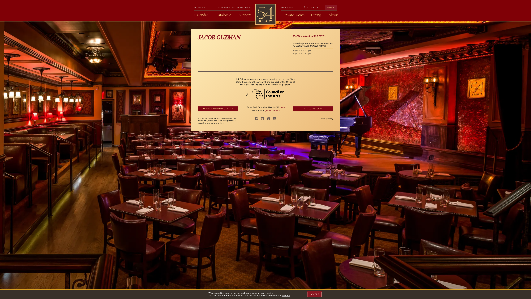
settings (286, 295)
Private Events (293, 14)
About (333, 14)
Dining (316, 14)
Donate (330, 7)
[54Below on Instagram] (268, 119)
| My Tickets (311, 7)
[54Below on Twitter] (262, 119)
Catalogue (223, 14)
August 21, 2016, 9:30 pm (302, 53)
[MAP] (283, 107)
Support (245, 14)
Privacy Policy (327, 119)
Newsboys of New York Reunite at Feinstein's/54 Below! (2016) (313, 44)
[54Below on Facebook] (256, 119)
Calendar (201, 14)
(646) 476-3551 (288, 7)
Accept (314, 294)
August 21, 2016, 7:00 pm (302, 50)
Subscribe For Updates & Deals (218, 109)
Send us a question (313, 109)
